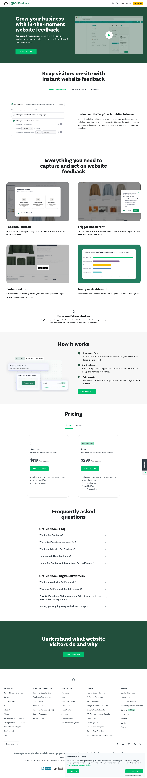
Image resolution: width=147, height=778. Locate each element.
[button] (73, 535)
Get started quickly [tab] (80, 89)
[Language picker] (113, 3)
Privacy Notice (72, 765)
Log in (128, 3)
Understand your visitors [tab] (58, 89)
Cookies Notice (84, 765)
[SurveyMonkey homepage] (6, 3)
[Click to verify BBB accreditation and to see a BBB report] (46, 770)
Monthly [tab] (68, 425)
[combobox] (12, 744)
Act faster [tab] (95, 89)
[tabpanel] (73, 120)
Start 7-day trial (26, 51)
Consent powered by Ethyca (132, 775)
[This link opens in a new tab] (117, 3)
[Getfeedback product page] (20, 3)
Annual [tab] (79, 425)
